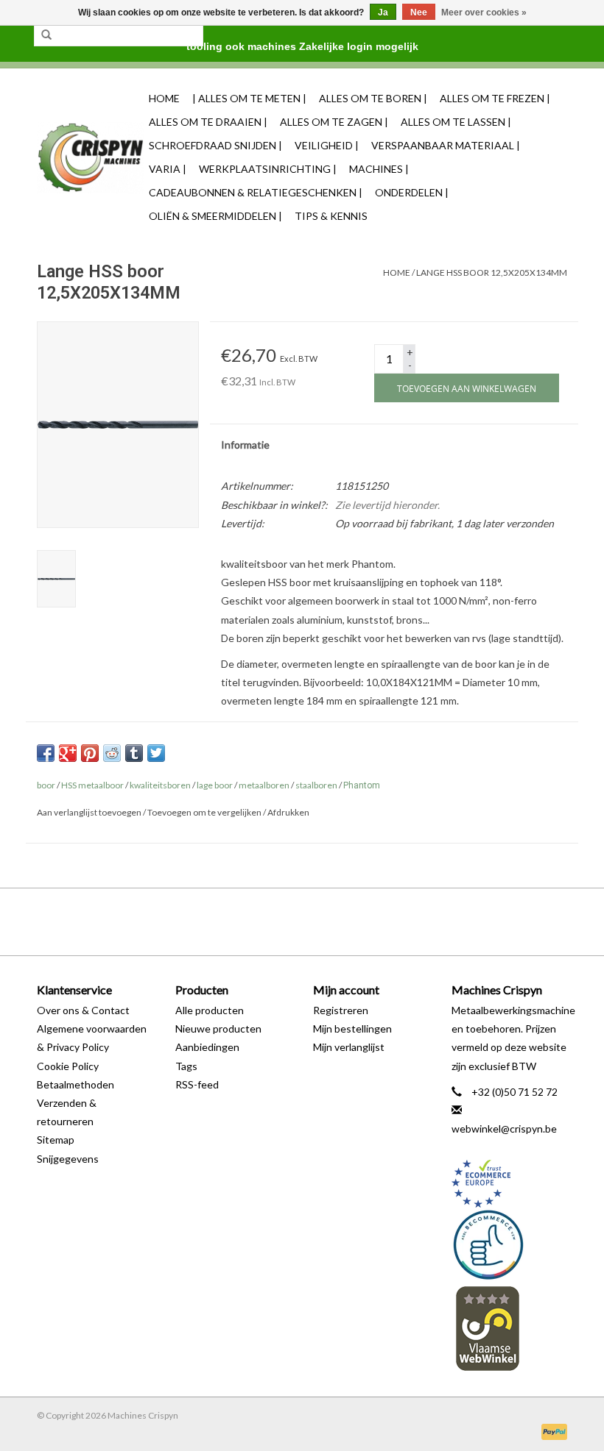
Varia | (167, 169)
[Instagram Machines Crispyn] (328, 921)
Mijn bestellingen (352, 1028)
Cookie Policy (68, 1066)
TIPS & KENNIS (331, 216)
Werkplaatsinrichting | (268, 169)
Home (164, 98)
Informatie (245, 444)
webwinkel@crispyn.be (504, 1128)
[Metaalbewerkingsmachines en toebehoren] (90, 157)
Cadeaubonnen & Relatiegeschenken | (255, 192)
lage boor (215, 785)
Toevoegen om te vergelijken (205, 812)
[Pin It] (90, 753)
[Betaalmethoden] (551, 1430)
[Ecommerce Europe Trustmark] (510, 1184)
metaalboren (264, 785)
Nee (418, 12)
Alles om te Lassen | (456, 121)
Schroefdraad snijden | (215, 145)
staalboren (316, 785)
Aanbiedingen (207, 1047)
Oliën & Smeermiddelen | (215, 216)
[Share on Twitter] (156, 753)
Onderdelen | (412, 192)
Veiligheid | (327, 145)
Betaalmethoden (75, 1084)
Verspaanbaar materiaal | (445, 145)
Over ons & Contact (83, 1010)
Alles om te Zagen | (334, 121)
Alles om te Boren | (373, 98)
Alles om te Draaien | (208, 121)
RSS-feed (197, 1084)
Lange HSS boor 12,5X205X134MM (491, 272)
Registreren (340, 1010)
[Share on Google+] (68, 753)
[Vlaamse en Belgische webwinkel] (510, 1328)
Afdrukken (288, 812)
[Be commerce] (510, 1244)
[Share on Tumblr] (134, 753)
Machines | (379, 169)
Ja (383, 12)
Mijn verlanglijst (348, 1047)
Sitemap (55, 1139)
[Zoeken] (46, 35)
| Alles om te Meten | (249, 98)
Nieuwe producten (218, 1028)
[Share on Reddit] (112, 753)
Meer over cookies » (484, 12)
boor (46, 785)
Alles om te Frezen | (495, 98)
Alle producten (209, 1010)
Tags (186, 1066)
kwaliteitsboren (160, 785)
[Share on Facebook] (46, 753)
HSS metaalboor (92, 785)
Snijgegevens (68, 1158)
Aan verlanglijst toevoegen (89, 812)
